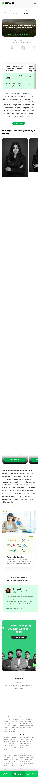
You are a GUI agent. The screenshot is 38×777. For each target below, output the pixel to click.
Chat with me (15, 460)
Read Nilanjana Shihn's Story (14, 608)
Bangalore (23, 717)
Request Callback (19, 123)
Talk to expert (19, 637)
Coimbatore (23, 753)
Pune (5, 753)
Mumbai (22, 735)
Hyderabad (7, 735)
